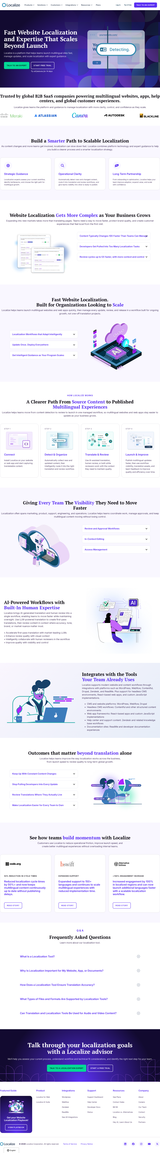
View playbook (16, 1127)
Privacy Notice (87, 1144)
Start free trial (43, 65)
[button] (29, 5)
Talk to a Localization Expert (67, 1068)
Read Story (13, 905)
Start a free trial (100, 1068)
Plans (98, 5)
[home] (11, 5)
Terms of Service (70, 1144)
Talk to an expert (145, 5)
